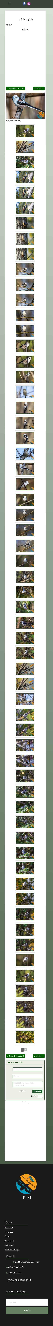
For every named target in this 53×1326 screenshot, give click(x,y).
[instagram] (28, 3)
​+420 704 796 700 (14, 1273)
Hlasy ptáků (9, 1245)
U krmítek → (38, 88)
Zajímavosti (9, 1241)
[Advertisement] (26, 57)
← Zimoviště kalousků (15, 88)
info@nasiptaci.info (16, 1267)
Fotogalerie (9, 1232)
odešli (27, 1310)
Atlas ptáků (9, 1227)
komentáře (17, 1062)
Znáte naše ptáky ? (12, 1250)
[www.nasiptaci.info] (25, 131)
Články (7, 1236)
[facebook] (24, 3)
